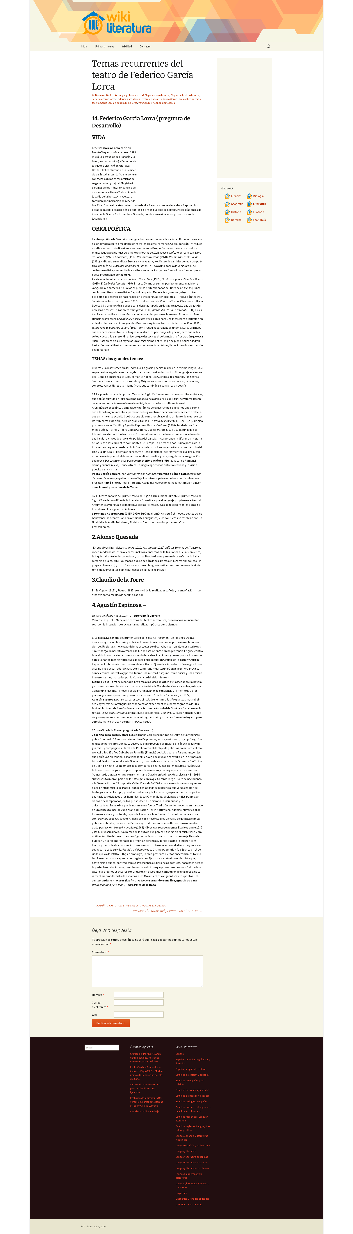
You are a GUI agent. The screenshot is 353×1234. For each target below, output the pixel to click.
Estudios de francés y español (192, 1090)
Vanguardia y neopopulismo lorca (156, 102)
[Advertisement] (170, 173)
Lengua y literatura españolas (192, 1156)
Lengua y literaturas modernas (192, 1168)
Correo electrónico (100, 1005)
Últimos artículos (104, 46)
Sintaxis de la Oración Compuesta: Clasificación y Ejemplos (145, 1088)
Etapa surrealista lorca (157, 95)
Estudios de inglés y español (191, 1101)
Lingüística (181, 1193)
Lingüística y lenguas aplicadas (192, 1198)
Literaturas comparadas (189, 1204)
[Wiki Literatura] (176, 21)
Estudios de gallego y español (192, 1095)
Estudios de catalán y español (192, 1074)
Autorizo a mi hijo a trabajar (145, 1111)
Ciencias (236, 196)
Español (180, 1053)
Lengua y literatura (128, 95)
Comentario (100, 952)
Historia (236, 212)
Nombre (98, 995)
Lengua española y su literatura (193, 1145)
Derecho (236, 220)
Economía (259, 220)
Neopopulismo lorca (126, 102)
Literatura (259, 204)
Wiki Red (127, 46)
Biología (258, 196)
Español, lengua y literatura (191, 1069)
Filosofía (258, 212)
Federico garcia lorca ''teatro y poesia (137, 99)
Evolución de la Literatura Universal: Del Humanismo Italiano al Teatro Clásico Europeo (146, 1101)
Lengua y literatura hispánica (191, 1162)
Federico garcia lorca (103, 99)
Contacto (145, 46)
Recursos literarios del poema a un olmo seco (168, 910)
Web (94, 1014)
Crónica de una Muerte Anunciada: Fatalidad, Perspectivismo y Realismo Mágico (145, 1057)
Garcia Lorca (107, 102)
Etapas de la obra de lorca (185, 95)
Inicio (84, 46)
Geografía (237, 204)
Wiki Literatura (91, 1226)
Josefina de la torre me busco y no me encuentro (129, 905)
